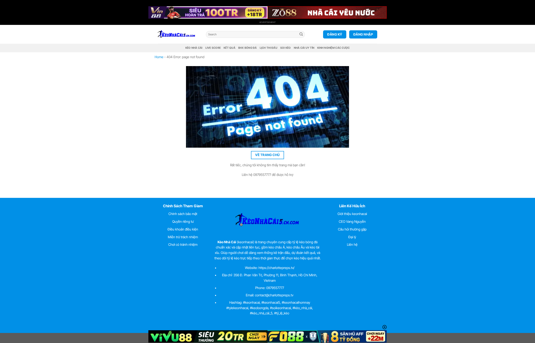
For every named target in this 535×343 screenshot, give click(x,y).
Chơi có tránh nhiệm (182, 244)
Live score (213, 47)
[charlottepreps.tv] (179, 34)
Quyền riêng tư (183, 221)
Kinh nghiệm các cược (333, 47)
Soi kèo (285, 47)
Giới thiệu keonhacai (352, 214)
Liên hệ (352, 244)
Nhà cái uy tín (304, 47)
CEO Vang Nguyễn (352, 221)
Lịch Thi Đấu (268, 47)
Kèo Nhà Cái (194, 47)
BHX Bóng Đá (247, 47)
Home (159, 57)
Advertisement (267, 22)
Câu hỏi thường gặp (352, 229)
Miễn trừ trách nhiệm (183, 237)
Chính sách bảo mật (182, 214)
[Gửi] (301, 34)
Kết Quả (229, 47)
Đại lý (352, 237)
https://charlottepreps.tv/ (276, 268)
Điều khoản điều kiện (183, 229)
